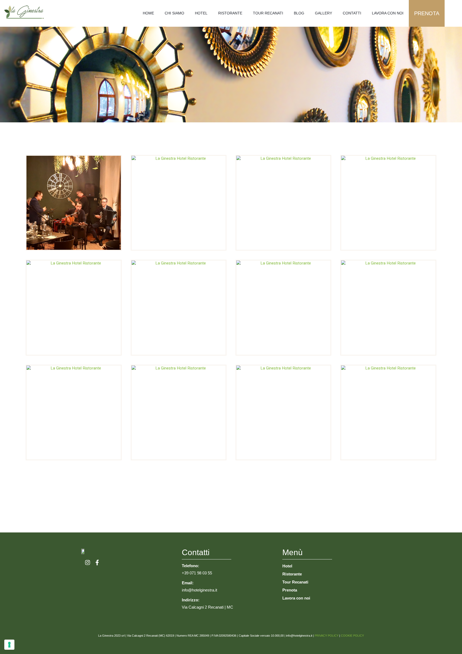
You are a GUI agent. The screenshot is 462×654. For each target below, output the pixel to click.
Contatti (352, 13)
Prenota (426, 13)
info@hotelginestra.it (199, 590)
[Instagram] (87, 562)
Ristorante (230, 13)
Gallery (323, 13)
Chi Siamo (174, 13)
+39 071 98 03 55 (197, 573)
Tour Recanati (268, 13)
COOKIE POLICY (352, 635)
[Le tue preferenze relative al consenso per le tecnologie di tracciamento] (9, 645)
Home (148, 13)
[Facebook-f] (97, 562)
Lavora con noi (387, 13)
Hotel (201, 13)
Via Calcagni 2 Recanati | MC (207, 607)
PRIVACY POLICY (326, 635)
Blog (299, 13)
